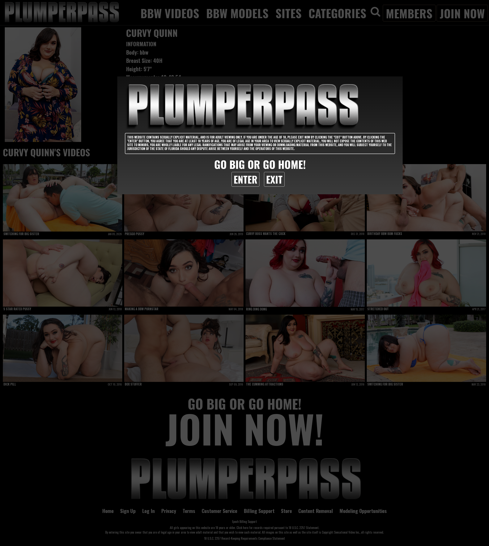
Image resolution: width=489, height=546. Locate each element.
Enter (245, 179)
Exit (274, 179)
